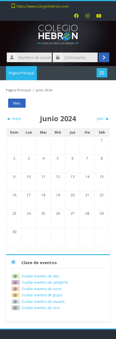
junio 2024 (44, 90)
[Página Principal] (58, 36)
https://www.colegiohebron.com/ (43, 6)
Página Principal (21, 73)
